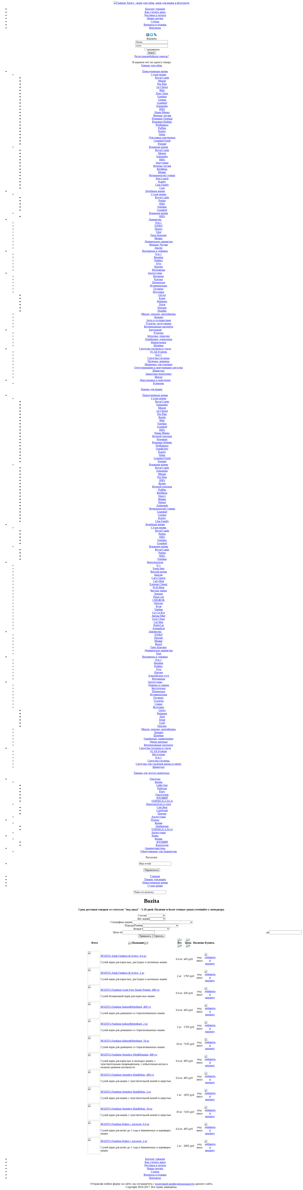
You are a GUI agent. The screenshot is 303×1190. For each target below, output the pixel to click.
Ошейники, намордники (158, 738)
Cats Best (162, 807)
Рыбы (155, 835)
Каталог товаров (155, 8)
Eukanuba (162, 106)
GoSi (162, 722)
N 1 (158, 565)
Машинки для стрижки (158, 364)
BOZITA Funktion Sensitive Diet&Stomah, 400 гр (129, 1054)
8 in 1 (158, 222)
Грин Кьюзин (158, 235)
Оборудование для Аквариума (158, 851)
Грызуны (155, 778)
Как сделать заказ (155, 12)
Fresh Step (158, 568)
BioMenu (162, 169)
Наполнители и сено (158, 804)
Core (162, 187)
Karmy (162, 131)
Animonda (162, 505)
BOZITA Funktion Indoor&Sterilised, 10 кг (125, 1040)
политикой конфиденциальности (174, 1183)
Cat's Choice (159, 577)
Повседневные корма (155, 71)
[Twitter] (151, 34)
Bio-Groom (158, 754)
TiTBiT (158, 225)
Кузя (158, 606)
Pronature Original (162, 118)
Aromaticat (158, 628)
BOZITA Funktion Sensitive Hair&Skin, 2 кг (126, 1091)
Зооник (158, 593)
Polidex (158, 260)
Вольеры (158, 276)
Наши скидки (155, 18)
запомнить (153, 49)
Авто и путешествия (158, 320)
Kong (162, 298)
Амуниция (155, 329)
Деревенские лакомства (158, 241)
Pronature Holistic (162, 121)
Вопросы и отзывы (155, 24)
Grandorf (162, 102)
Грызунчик (162, 794)
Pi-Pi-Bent (158, 587)
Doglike (162, 310)
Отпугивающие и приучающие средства (158, 367)
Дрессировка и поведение (155, 380)
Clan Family (162, 184)
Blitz (162, 90)
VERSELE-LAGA (162, 800)
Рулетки (158, 332)
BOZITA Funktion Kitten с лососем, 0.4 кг (125, 1124)
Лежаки (158, 317)
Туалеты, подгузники (158, 323)
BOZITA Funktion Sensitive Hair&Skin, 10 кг (127, 1108)
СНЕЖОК (158, 600)
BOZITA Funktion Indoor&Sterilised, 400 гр (126, 1006)
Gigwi (162, 710)
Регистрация (142, 56)
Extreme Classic (158, 584)
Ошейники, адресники (158, 339)
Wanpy (159, 228)
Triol (158, 232)
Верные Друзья (158, 244)
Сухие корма (158, 74)
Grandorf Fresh (162, 140)
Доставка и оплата (155, 15)
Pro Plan (162, 83)
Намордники (158, 342)
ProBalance (162, 124)
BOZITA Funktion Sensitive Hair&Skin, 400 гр (127, 1074)
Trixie (162, 304)
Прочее (158, 266)
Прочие (162, 307)
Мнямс (162, 172)
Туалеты (159, 700)
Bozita (162, 417)
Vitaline (158, 609)
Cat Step (158, 622)
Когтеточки (159, 688)
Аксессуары (155, 273)
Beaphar (158, 257)
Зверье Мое (158, 615)
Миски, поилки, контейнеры (158, 313)
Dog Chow (162, 93)
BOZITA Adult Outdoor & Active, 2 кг (122, 972)
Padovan (162, 788)
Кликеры (158, 383)
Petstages (162, 301)
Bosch (158, 644)
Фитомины (158, 269)
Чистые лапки (158, 590)
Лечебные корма (155, 191)
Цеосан (158, 603)
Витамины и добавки (155, 250)
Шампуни (158, 370)
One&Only (162, 448)
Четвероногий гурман (162, 175)
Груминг (158, 288)
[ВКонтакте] (148, 34)
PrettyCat (158, 625)
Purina (162, 200)
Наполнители (155, 562)
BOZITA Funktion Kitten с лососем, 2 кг (124, 1141)
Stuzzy (162, 496)
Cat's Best (158, 581)
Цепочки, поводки (158, 336)
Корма (158, 782)
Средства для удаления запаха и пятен (158, 763)
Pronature (162, 439)
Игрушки (158, 291)
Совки (158, 703)
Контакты (155, 27)
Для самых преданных (162, 137)
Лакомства (155, 219)
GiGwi (162, 295)
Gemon (162, 99)
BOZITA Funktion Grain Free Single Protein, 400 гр (130, 989)
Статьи (155, 21)
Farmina (162, 96)
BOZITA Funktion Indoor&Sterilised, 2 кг (124, 1023)
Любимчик (162, 826)
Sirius (162, 134)
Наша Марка (162, 112)
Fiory (162, 791)
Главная (155, 876)
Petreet (162, 502)
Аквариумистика (155, 848)
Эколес (158, 247)
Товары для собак (151, 65)
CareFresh (162, 810)
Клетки (158, 279)
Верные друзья (162, 115)
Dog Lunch (162, 178)
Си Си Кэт (158, 612)
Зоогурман (162, 162)
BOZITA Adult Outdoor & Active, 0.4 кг (124, 955)
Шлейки (159, 345)
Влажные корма (158, 146)
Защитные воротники (158, 373)
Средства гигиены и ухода (155, 348)
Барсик (158, 574)
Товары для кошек (151, 389)
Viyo (158, 263)
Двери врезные (159, 741)
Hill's (162, 109)
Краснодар (162, 845)
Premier (162, 143)
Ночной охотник (162, 436)
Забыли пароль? (159, 56)
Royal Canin (162, 77)
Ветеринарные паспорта (158, 326)
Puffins (162, 128)
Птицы (155, 819)
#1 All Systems (158, 351)
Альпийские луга (158, 675)
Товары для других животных (152, 772)
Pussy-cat (158, 596)
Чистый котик (158, 571)
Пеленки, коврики (159, 361)
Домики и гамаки (158, 685)
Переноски (158, 282)
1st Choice (162, 87)
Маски (159, 376)
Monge (162, 80)
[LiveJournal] (155, 34)
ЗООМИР (162, 797)
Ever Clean (158, 618)
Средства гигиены (158, 358)
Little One (162, 785)
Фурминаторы (158, 285)
